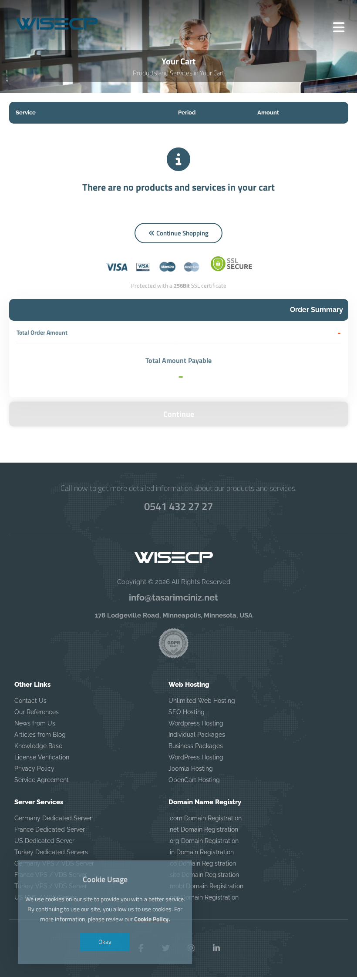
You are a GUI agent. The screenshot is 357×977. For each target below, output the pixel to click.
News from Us (34, 723)
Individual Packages (196, 734)
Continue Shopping (182, 233)
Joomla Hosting (190, 768)
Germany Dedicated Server (53, 818)
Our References (36, 711)
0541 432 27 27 (178, 506)
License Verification (41, 757)
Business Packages (195, 745)
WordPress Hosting (195, 757)
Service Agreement (41, 779)
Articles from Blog (40, 734)
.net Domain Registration (203, 829)
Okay (104, 941)
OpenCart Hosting (194, 779)
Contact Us (30, 700)
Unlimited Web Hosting (201, 700)
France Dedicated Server (49, 829)
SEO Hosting (186, 711)
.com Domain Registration (205, 818)
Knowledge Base (38, 745)
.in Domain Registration (201, 852)
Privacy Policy (34, 768)
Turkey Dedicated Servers (51, 852)
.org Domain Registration (203, 840)
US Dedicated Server (44, 840)
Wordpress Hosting (195, 723)
